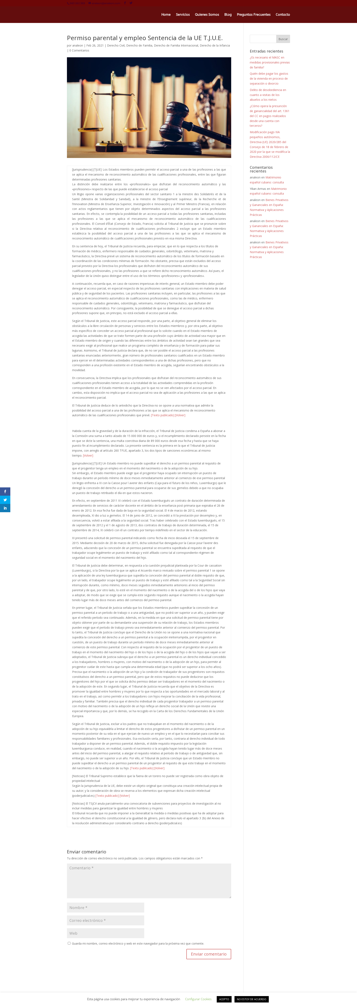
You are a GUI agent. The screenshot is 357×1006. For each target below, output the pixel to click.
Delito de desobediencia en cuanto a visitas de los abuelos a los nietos (268, 95)
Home (166, 15)
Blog (228, 15)
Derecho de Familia (139, 45)
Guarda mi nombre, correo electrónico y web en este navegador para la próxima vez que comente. (138, 943)
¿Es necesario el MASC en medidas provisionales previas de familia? (270, 62)
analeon (77, 45)
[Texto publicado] (162, 415)
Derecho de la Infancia (215, 45)
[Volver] (180, 415)
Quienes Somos (207, 15)
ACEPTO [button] (224, 999)
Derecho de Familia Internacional (176, 45)
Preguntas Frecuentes (253, 15)
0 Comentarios (79, 50)
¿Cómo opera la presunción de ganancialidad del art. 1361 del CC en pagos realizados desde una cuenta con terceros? (269, 116)
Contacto (283, 15)
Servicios (183, 15)
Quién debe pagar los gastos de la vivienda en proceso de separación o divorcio (269, 78)
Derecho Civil (116, 45)
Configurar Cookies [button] (198, 999)
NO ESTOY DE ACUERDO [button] (251, 999)
